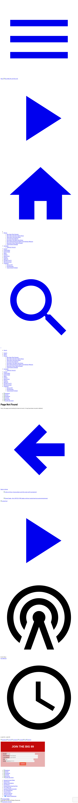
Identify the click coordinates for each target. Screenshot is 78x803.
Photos (5, 257)
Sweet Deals (7, 251)
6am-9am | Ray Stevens (13, 234)
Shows (5, 232)
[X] (6, 395)
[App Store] (7, 399)
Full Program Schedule (12, 244)
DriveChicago (10, 266)
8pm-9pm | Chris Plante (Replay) (15, 243)
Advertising (7, 256)
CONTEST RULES (11, 247)
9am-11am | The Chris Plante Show (15, 235)
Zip (4, 759)
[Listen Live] (39, 539)
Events (5, 248)
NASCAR (6, 259)
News (5, 253)
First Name (6, 755)
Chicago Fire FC (8, 260)
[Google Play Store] (9, 400)
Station (5, 254)
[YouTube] (6, 397)
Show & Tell (9, 264)
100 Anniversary (8, 262)
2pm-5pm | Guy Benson (12, 238)
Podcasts (6, 263)
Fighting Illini (7, 250)
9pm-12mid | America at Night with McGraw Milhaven (20, 241)
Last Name (6, 757)
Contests (6, 246)
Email (5, 753)
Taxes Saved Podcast (12, 267)
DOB (4, 761)
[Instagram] (7, 396)
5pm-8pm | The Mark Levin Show (15, 240)
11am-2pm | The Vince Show (14, 237)
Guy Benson (4, 658)
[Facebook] (7, 393)
